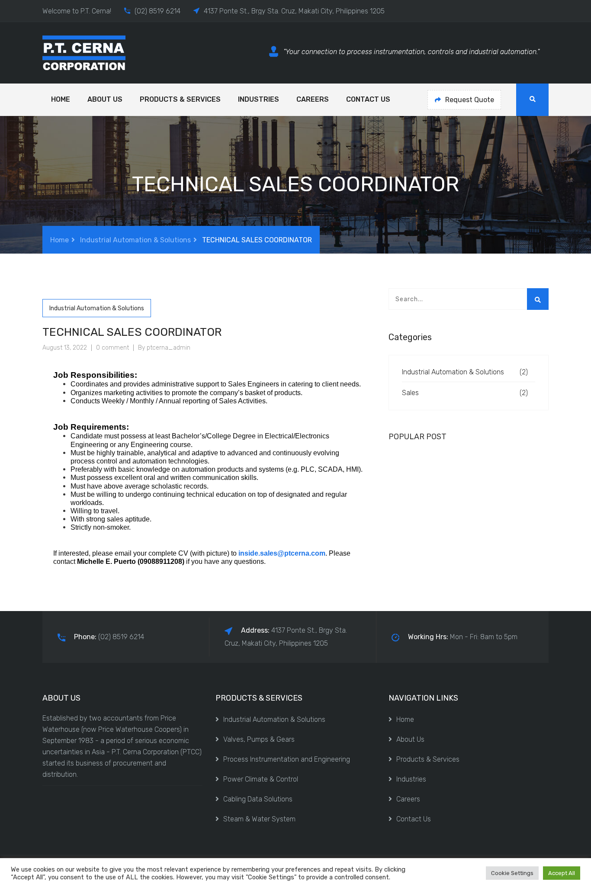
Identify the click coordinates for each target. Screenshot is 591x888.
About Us (104, 99)
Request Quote (469, 100)
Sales (410, 393)
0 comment (112, 347)
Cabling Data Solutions (257, 799)
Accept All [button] (561, 873)
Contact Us (368, 99)
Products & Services (180, 99)
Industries (258, 99)
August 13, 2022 (64, 347)
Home (60, 99)
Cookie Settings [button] (512, 873)
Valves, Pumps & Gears (259, 739)
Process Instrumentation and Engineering (286, 759)
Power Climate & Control (260, 779)
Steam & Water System (259, 819)
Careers (312, 99)
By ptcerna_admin (164, 347)
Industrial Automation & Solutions (135, 240)
